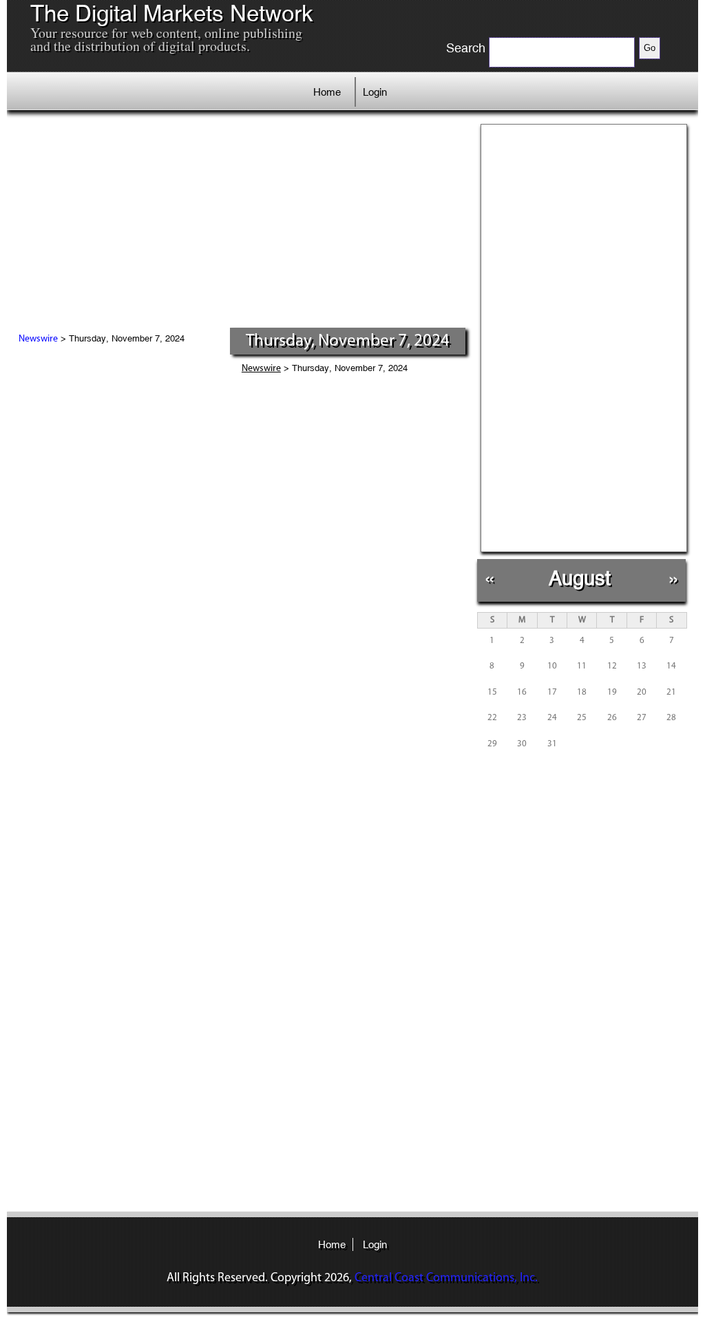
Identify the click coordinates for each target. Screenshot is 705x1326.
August (580, 578)
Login (375, 92)
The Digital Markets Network (171, 14)
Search (465, 48)
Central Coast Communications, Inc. (446, 1278)
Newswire (38, 339)
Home (327, 92)
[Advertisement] (241, 223)
